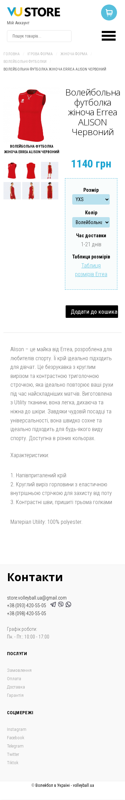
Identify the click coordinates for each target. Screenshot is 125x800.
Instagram (16, 729)
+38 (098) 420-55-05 (26, 613)
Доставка (16, 687)
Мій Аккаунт (18, 22)
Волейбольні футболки (25, 61)
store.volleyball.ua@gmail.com (37, 598)
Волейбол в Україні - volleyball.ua (64, 785)
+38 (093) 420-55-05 (27, 605)
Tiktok (12, 762)
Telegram (15, 746)
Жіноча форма (74, 54)
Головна (11, 54)
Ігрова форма (40, 54)
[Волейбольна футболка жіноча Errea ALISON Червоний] (31, 115)
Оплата (14, 678)
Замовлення (19, 670)
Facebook (15, 737)
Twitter (13, 754)
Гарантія (15, 695)
